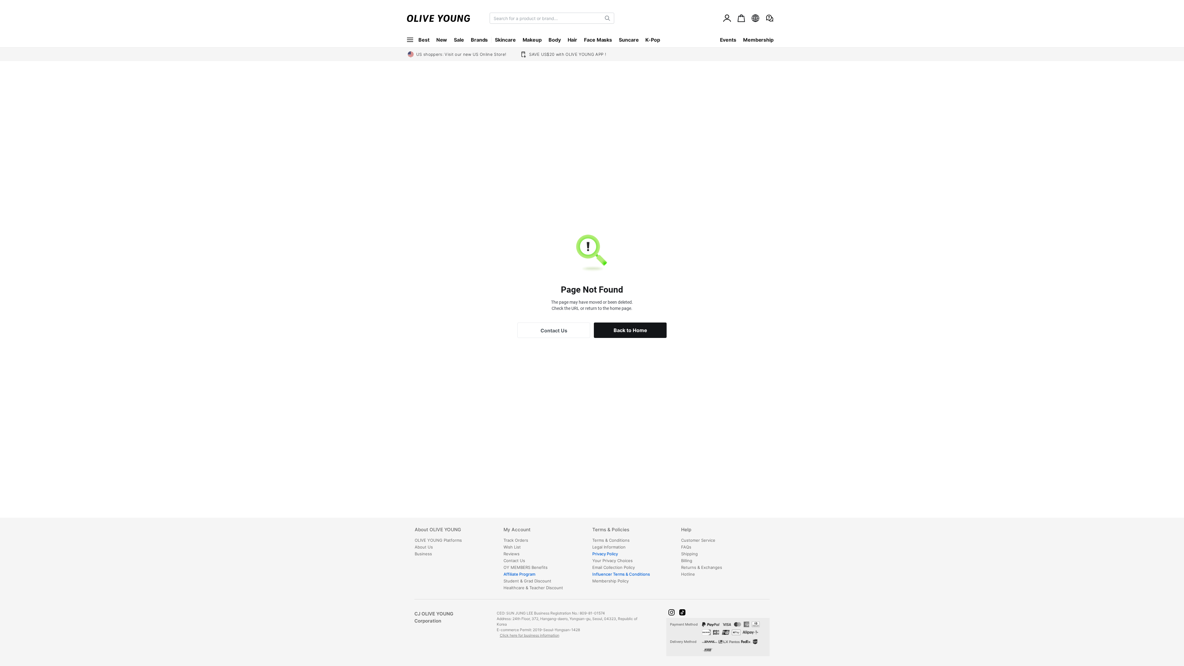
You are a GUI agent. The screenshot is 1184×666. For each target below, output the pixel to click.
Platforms (438, 540)
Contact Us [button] (554, 330)
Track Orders (516, 540)
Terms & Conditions (611, 540)
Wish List (512, 547)
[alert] (770, 18)
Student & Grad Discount (527, 580)
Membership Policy (610, 580)
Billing (686, 560)
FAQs (686, 547)
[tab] (459, 531)
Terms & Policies (610, 529)
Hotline (688, 574)
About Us (424, 547)
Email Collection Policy (613, 567)
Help (686, 529)
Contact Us (514, 560)
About (438, 529)
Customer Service (698, 540)
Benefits (526, 567)
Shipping (689, 553)
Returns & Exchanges (701, 567)
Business (423, 553)
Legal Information (609, 547)
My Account (517, 529)
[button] (671, 612)
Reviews (512, 553)
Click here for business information (529, 635)
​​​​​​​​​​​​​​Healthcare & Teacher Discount (533, 587)
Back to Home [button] (630, 330)
